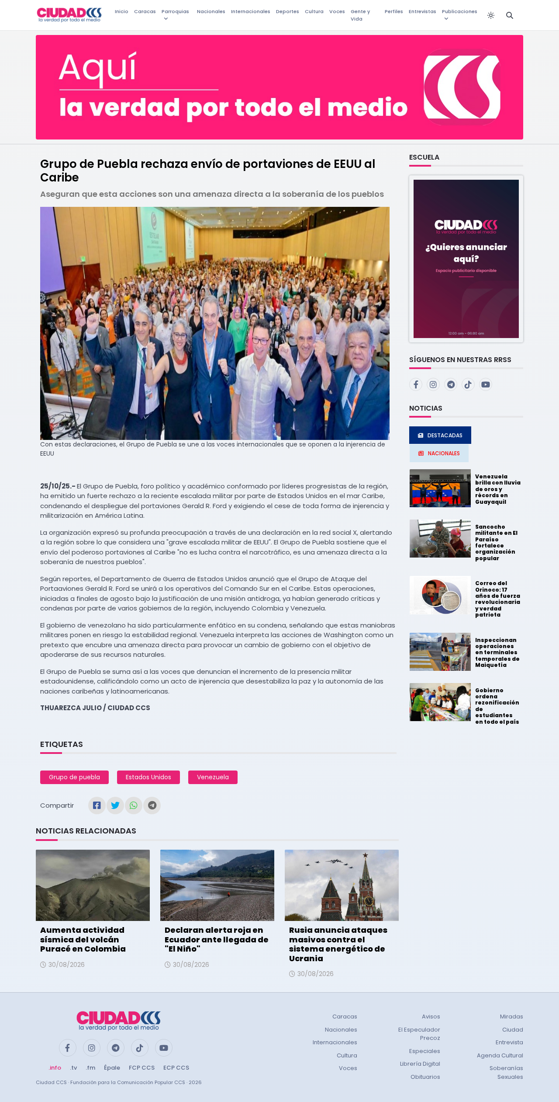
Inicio (121, 11)
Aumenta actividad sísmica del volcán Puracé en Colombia (83, 939)
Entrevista (509, 1042)
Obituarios (425, 1077)
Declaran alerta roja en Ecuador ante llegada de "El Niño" (217, 939)
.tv (73, 1068)
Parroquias (175, 11)
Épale (112, 1068)
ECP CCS (176, 1068)
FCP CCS (142, 1068)
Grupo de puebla (74, 777)
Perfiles (394, 11)
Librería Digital (420, 1064)
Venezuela (213, 777)
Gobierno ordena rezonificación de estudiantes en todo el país (497, 706)
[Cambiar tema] (491, 15)
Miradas (511, 1016)
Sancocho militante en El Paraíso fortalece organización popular (496, 542)
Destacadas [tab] (445, 435)
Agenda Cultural (500, 1055)
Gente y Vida (360, 15)
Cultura (314, 11)
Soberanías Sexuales (506, 1072)
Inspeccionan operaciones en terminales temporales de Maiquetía (497, 652)
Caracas (145, 11)
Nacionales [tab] (444, 453)
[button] (466, 258)
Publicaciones (459, 11)
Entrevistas (422, 11)
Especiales (424, 1051)
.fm (90, 1068)
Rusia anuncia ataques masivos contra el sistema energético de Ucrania (338, 944)
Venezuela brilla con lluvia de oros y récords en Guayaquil (498, 489)
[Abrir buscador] (509, 15)
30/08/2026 (66, 964)
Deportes (287, 11)
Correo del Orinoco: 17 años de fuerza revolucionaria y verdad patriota (497, 598)
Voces (337, 11)
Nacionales (211, 11)
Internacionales (250, 11)
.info (54, 1068)
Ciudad (512, 1029)
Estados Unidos (148, 777)
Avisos (431, 1016)
